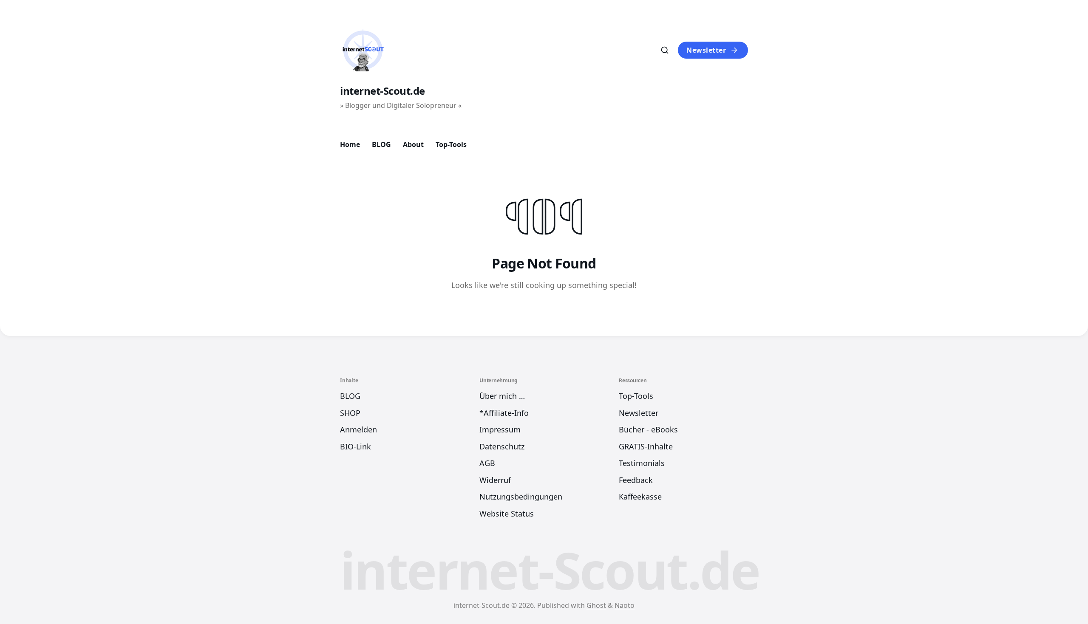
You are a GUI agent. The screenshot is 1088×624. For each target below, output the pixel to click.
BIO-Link (355, 446)
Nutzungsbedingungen (520, 496)
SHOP (350, 413)
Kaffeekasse (640, 496)
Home (350, 144)
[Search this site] (664, 50)
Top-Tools (451, 144)
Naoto (625, 605)
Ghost (596, 605)
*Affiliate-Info (504, 413)
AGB (487, 463)
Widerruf (495, 480)
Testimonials (642, 463)
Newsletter (706, 50)
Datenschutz (501, 446)
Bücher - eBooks (648, 429)
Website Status (506, 513)
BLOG (381, 144)
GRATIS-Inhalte (646, 446)
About (413, 144)
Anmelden (358, 429)
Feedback (636, 480)
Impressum (500, 429)
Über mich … (502, 396)
